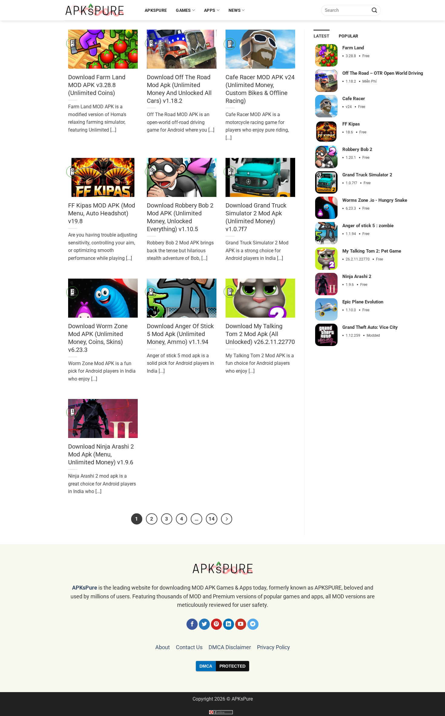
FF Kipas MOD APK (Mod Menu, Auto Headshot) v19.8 (101, 213)
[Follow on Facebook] (192, 624)
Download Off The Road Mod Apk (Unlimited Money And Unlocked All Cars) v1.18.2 (179, 89)
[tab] (322, 36)
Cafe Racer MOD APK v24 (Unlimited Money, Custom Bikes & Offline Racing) (260, 89)
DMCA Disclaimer (230, 647)
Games (183, 10)
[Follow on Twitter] (204, 624)
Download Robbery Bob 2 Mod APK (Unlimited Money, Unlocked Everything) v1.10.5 (180, 217)
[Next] (226, 519)
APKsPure (156, 10)
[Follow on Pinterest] (216, 624)
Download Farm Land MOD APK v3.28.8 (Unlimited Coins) (96, 85)
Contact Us (189, 647)
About (162, 647)
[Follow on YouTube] (240, 624)
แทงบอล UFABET (222, 681)
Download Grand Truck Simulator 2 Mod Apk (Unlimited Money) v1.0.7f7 (256, 217)
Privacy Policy (273, 647)
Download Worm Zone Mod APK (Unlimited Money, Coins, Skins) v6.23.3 (98, 337)
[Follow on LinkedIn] (228, 624)
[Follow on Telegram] (253, 624)
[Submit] (374, 10)
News (235, 10)
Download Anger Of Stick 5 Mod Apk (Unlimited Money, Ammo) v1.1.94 (180, 333)
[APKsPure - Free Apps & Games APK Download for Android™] (100, 10)
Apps (209, 10)
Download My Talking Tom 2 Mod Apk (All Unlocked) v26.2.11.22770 (260, 333)
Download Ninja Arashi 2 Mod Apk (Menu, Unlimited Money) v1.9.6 (101, 454)
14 (212, 519)
